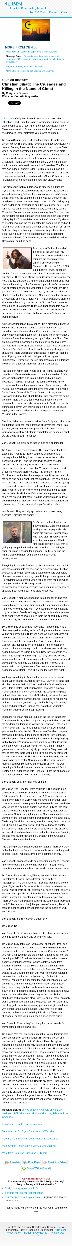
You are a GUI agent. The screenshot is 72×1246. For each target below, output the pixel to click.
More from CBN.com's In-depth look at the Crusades (31, 51)
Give (64, 12)
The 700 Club (37, 12)
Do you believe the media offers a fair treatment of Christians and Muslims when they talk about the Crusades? (35, 59)
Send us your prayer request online (24, 1193)
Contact (36, 1235)
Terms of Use (57, 1232)
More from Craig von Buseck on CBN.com (24, 1153)
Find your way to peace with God (22, 1188)
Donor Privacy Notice (35, 1232)
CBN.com (7, 118)
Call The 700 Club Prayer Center (23, 1197)
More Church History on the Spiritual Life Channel (30, 71)
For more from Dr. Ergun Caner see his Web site (28, 1131)
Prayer (53, 12)
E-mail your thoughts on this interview (24, 66)
